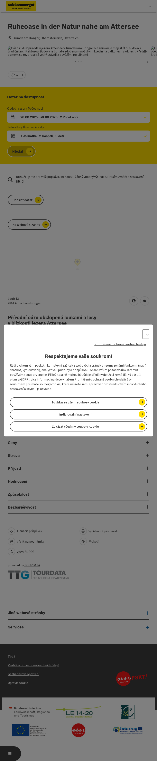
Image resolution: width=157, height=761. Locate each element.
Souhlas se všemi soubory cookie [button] (75, 402)
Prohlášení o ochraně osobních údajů (120, 344)
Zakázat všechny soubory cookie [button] (75, 426)
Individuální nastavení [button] (75, 414)
